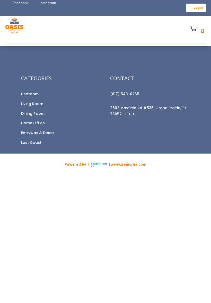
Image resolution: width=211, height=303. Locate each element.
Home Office (33, 123)
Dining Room (33, 113)
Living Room (32, 103)
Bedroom (30, 94)
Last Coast (31, 142)
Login (198, 8)
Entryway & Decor (37, 132)
